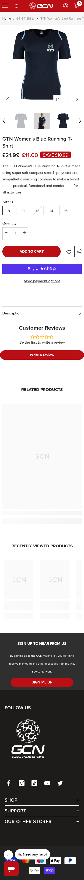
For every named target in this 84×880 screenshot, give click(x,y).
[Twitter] (60, 783)
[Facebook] (9, 783)
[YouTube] (47, 783)
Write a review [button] (42, 355)
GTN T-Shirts (25, 18)
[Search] (17, 6)
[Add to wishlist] (69, 251)
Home (6, 18)
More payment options (42, 280)
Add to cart (32, 251)
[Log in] (66, 6)
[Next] (77, 99)
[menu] (5, 6)
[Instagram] (22, 783)
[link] (42, 513)
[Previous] (68, 99)
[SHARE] (78, 251)
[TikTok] (34, 783)
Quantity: (10, 223)
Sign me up (42, 682)
